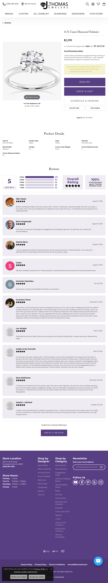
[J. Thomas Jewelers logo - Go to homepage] (54, 5)
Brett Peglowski (23, 221)
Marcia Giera (22, 242)
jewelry (7, 23)
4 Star (21, 180)
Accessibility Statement (77, 565)
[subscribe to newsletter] (101, 467)
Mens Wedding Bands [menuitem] (61, 486)
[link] (11, 4)
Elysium (41, 491)
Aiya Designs (43, 465)
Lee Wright (21, 328)
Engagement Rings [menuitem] (60, 474)
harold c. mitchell (24, 402)
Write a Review (54, 433)
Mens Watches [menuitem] (61, 469)
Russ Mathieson (23, 378)
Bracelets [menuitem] (59, 508)
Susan (18, 263)
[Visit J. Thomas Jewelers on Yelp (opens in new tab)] (94, 482)
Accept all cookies (36, 577)
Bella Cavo (42, 480)
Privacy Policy (40, 565)
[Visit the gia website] (46, 551)
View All (41, 495)
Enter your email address (83, 462)
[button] (87, 4)
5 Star (22, 177)
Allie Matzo (21, 199)
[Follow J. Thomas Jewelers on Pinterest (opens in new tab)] (88, 482)
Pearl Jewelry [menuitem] (60, 498)
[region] (32, 71)
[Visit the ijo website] (55, 551)
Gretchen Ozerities (24, 281)
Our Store (96, 14)
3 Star (22, 182)
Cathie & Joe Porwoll (25, 349)
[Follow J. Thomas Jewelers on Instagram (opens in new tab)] (100, 482)
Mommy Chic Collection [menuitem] (60, 524)
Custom (23, 14)
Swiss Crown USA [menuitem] (62, 512)
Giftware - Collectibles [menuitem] (59, 536)
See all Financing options (73, 51)
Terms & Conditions (57, 565)
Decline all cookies (18, 577)
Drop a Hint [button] (85, 91)
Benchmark (42, 484)
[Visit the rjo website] (63, 551)
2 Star (22, 185)
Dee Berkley (42, 487)
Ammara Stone (44, 473)
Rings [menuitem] (57, 491)
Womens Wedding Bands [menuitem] (62, 480)
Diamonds (60, 14)
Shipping (74, 108)
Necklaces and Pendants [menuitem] (61, 503)
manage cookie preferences (25, 572)
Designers (78, 14)
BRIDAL (9, 14)
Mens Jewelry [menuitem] (60, 465)
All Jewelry (41, 14)
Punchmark (59, 577)
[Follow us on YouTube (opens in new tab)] (75, 482)
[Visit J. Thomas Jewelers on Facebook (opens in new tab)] (81, 482)
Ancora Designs (44, 476)
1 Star (22, 188)
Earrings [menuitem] (58, 494)
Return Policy (26, 565)
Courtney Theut (23, 300)
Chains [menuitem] (58, 519)
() (56, 177)
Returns (95, 108)
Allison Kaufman (44, 469)
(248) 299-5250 (32, 106)
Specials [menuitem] (58, 515)
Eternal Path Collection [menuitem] (60, 530)
